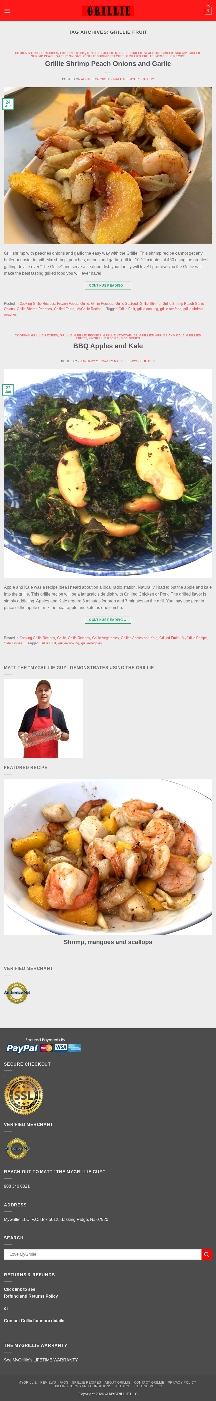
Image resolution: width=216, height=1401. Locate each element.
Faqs (64, 1382)
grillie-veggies (91, 643)
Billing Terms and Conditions (83, 1386)
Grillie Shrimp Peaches (103, 56)
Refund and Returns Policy (31, 1296)
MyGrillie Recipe (170, 56)
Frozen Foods (72, 53)
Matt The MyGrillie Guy (133, 79)
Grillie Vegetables (120, 335)
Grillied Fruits (139, 56)
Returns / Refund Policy (138, 1386)
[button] (7, 10)
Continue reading (108, 285)
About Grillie (117, 1382)
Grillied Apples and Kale (161, 335)
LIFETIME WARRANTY (55, 1360)
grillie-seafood (170, 309)
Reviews (48, 1382)
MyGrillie (27, 1382)
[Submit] (207, 1254)
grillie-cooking (147, 309)
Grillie (93, 53)
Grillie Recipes (114, 53)
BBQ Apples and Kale (108, 346)
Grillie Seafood (144, 53)
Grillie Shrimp (174, 53)
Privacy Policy (182, 1382)
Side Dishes (130, 338)
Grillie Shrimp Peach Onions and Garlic (108, 63)
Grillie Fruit (127, 309)
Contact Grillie (18, 1320)
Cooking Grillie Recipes (36, 53)
